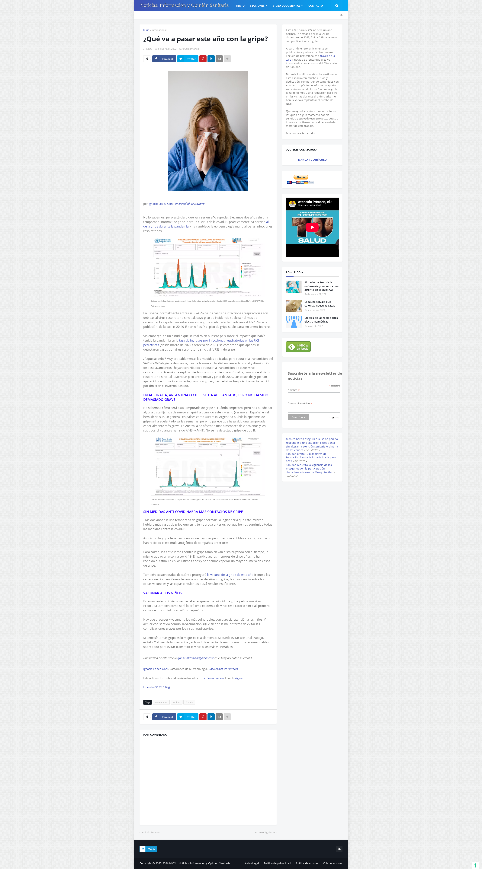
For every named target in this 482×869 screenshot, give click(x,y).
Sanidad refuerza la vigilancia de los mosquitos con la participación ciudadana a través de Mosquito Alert (309, 468)
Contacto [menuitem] (315, 5)
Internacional (159, 30)
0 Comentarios (190, 48)
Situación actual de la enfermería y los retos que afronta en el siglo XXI (321, 286)
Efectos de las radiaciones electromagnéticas (321, 319)
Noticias (176, 702)
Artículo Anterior (150, 832)
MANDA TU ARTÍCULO (312, 159)
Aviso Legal (252, 863)
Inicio (146, 30)
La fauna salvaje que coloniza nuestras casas (319, 303)
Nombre (294, 390)
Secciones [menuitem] (257, 5)
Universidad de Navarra (189, 203)
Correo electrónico (300, 403)
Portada (189, 702)
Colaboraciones (332, 863)
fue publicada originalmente (196, 658)
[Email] (219, 58)
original (238, 678)
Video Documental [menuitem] (286, 5)
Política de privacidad (277, 863)
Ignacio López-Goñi (161, 203)
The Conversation (212, 678)
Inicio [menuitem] (240, 5)
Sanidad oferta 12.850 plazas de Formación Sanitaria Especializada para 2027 (311, 457)
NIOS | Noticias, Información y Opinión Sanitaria (199, 863)
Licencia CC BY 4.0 (155, 687)
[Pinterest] (203, 58)
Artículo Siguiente (265, 832)
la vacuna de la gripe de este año (230, 575)
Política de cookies (306, 863)
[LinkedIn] (211, 58)
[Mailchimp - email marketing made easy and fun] (333, 418)
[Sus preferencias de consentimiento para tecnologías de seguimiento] (475, 865)
